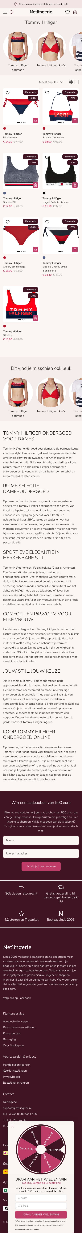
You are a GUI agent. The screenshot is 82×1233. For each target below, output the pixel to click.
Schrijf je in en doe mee (41, 866)
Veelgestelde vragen (16, 1021)
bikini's (7, 467)
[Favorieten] (68, 12)
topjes (16, 467)
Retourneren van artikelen (19, 1027)
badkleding (60, 462)
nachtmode (44, 462)
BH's (33, 462)
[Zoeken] (13, 12)
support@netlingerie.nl (17, 1108)
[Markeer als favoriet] (7, 92)
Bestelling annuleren (16, 1083)
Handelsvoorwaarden (16, 1065)
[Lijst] (76, 82)
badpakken (32, 467)
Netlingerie (10, 1102)
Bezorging (9, 1039)
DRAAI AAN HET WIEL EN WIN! (41, 1214)
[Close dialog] (12, 1126)
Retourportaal (11, 1033)
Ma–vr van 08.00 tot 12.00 (20, 1114)
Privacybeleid (11, 1077)
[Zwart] (44, 193)
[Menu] (5, 12)
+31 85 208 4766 (14, 1120)
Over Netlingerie (13, 1045)
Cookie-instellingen (15, 1071)
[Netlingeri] (41, 12)
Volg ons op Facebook (17, 998)
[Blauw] (4, 193)
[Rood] (4, 128)
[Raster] (71, 82)
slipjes (72, 462)
